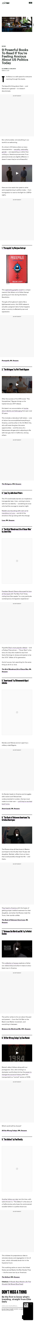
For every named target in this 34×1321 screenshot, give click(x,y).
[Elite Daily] (6, 3)
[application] (17, 173)
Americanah (6, 808)
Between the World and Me (11, 1029)
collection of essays (12, 963)
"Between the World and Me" (13, 931)
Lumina (33, 25)
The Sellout (6, 1277)
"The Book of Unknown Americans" (15, 817)
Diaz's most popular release (17, 647)
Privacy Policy (10, 1310)
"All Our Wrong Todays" (11, 1037)
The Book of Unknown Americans (13, 920)
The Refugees (7, 484)
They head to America (9, 908)
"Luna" (5, 493)
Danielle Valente (10, 68)
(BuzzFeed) (19, 1284)
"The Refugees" (8, 369)
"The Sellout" (7, 1139)
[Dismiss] (31, 1304)
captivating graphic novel (14, 290)
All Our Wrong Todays (9, 1130)
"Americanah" (8, 680)
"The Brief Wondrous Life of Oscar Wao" (17, 529)
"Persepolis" (7, 248)
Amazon (16, 360)
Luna (3, 520)
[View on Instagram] (17, 561)
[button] (17, 173)
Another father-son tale (10, 1199)
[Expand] (25, 1304)
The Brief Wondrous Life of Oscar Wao (15, 669)
